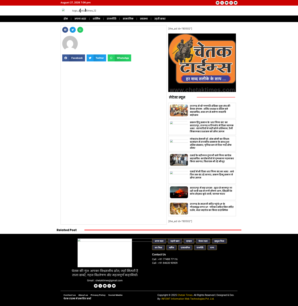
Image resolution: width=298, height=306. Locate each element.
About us (83, 295)
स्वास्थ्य (144, 18)
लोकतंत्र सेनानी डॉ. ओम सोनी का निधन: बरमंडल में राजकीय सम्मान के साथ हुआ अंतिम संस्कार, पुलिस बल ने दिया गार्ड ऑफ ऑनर (211, 143)
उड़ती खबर (160, 18)
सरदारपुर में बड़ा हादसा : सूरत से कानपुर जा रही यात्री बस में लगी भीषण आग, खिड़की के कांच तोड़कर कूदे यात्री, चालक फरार (211, 190)
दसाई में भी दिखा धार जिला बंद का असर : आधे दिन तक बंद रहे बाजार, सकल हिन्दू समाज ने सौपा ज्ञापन (212, 174)
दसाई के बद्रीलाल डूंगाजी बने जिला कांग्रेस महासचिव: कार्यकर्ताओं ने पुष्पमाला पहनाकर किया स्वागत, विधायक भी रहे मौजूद (212, 158)
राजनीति (111, 18)
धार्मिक (96, 18)
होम (66, 18)
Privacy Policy (98, 295)
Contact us (69, 295)
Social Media (115, 295)
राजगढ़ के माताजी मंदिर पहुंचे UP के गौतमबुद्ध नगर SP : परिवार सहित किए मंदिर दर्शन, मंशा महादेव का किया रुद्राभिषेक (212, 207)
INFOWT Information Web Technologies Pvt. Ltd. (187, 298)
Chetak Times (184, 295)
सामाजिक (128, 18)
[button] (65, 30)
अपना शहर (80, 18)
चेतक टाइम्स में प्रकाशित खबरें (77, 298)
